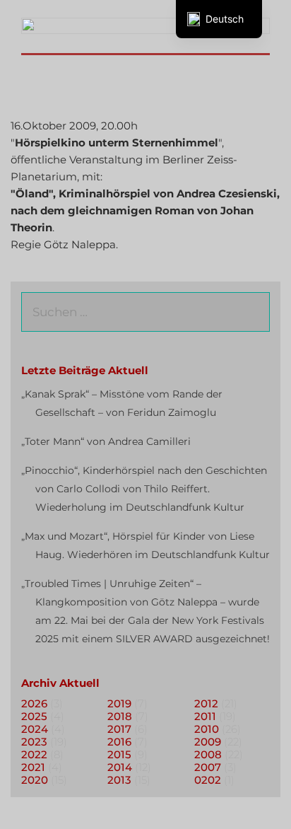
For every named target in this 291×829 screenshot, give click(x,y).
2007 (207, 767)
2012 (206, 703)
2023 (34, 741)
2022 (34, 754)
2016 (119, 741)
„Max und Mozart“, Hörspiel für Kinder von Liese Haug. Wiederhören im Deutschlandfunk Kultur (145, 545)
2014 (119, 767)
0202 (207, 780)
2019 (119, 703)
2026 (34, 703)
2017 (119, 729)
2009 (207, 741)
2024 (34, 729)
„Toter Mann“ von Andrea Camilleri (106, 441)
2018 (119, 716)
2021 (33, 767)
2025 (34, 716)
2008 (208, 754)
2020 (34, 780)
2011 (205, 716)
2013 (119, 780)
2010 (206, 729)
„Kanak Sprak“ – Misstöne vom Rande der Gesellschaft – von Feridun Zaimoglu (121, 403)
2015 (119, 754)
